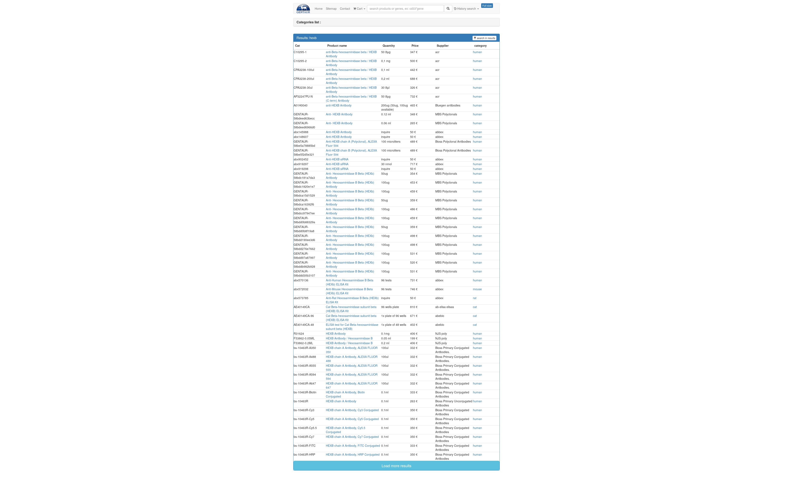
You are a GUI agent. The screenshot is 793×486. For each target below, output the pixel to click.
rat (474, 298)
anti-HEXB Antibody (338, 105)
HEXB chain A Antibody (341, 401)
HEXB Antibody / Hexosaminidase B (349, 338)
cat (475, 307)
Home (319, 8)
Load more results (396, 465)
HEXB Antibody (336, 333)
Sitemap (331, 8)
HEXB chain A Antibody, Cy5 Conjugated (352, 419)
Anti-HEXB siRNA (337, 159)
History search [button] (466, 8)
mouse (477, 289)
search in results (485, 38)
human (477, 52)
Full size (487, 5)
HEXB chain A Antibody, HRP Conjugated (353, 454)
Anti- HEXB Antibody (339, 114)
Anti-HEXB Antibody (339, 132)
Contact (345, 8)
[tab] (396, 22)
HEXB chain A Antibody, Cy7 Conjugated (352, 437)
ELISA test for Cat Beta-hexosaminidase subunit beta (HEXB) (352, 326)
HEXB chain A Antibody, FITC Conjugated (353, 445)
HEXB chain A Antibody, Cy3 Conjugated (352, 410)
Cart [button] (359, 8)
